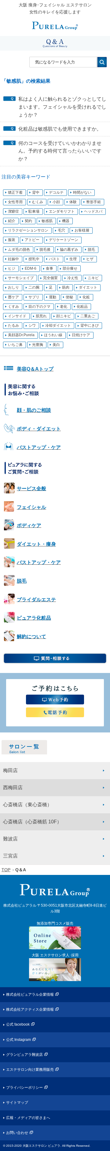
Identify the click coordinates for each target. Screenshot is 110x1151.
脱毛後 (44, 249)
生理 (73, 259)
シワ (32, 325)
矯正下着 (15, 192)
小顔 (56, 202)
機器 (65, 221)
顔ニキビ (63, 316)
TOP (6, 869)
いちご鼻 (15, 345)
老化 (63, 306)
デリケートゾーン (63, 240)
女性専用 (15, 202)
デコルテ (56, 192)
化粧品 (82, 306)
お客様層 (82, 230)
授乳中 (33, 259)
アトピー (32, 240)
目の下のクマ (39, 306)
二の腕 (33, 287)
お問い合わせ (17, 1133)
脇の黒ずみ (69, 249)
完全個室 (50, 278)
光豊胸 (37, 345)
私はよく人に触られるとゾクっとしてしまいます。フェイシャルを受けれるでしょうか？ (62, 106)
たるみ (13, 325)
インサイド (17, 316)
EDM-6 (30, 268)
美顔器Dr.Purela (21, 335)
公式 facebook (18, 1024)
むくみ (37, 202)
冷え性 (72, 278)
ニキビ (93, 278)
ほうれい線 (53, 335)
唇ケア (13, 297)
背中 (35, 192)
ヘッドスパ (93, 211)
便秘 (69, 297)
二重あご (87, 316)
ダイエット (88, 287)
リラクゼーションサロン (28, 230)
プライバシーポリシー (24, 1087)
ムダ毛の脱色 (19, 249)
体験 (73, 202)
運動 (52, 297)
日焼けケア (81, 335)
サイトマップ (17, 1102)
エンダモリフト (62, 211)
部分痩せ (70, 268)
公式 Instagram (18, 1040)
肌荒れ (41, 316)
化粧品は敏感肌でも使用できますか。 (59, 128)
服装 (11, 240)
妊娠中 (13, 259)
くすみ (13, 306)
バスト (54, 259)
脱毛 (91, 249)
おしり (13, 287)
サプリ (33, 297)
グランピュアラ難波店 (24, 1054)
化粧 (86, 297)
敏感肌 (47, 221)
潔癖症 (13, 211)
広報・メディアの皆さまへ (28, 1118)
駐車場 (33, 211)
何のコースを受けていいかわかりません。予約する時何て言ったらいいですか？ (59, 151)
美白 (56, 345)
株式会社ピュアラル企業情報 (30, 994)
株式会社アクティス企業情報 (30, 1009)
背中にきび (89, 325)
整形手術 (93, 202)
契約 (28, 221)
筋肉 (65, 287)
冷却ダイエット (58, 325)
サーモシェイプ (21, 278)
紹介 (11, 221)
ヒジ (11, 268)
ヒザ (90, 259)
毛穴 (61, 230)
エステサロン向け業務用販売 (30, 1069)
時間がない (82, 192)
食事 (49, 268)
